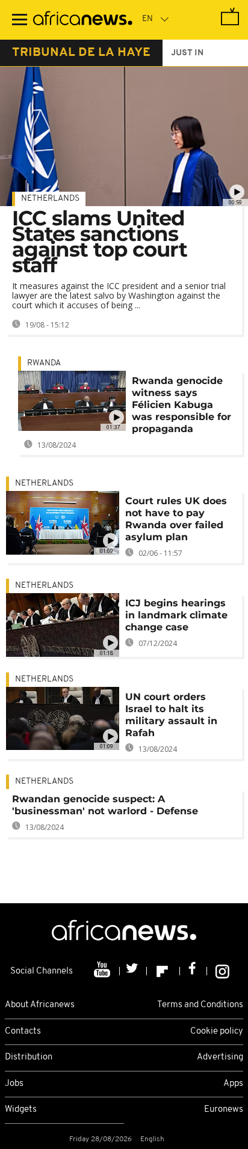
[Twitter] (133, 971)
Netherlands (50, 198)
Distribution (28, 1057)
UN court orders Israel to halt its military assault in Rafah (171, 715)
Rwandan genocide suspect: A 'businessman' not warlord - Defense (105, 805)
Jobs (14, 1083)
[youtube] (103, 971)
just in (187, 53)
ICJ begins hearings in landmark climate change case (176, 615)
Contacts (23, 1031)
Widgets (21, 1109)
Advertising (220, 1057)
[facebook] (193, 971)
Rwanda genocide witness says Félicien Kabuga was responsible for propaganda (181, 404)
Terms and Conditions (200, 1005)
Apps (233, 1083)
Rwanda (44, 363)
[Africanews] (82, 20)
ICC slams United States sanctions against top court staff (99, 242)
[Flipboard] (163, 971)
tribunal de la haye (81, 53)
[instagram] (222, 971)
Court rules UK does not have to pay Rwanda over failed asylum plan (176, 519)
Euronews (223, 1109)
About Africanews (40, 1005)
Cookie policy (216, 1031)
